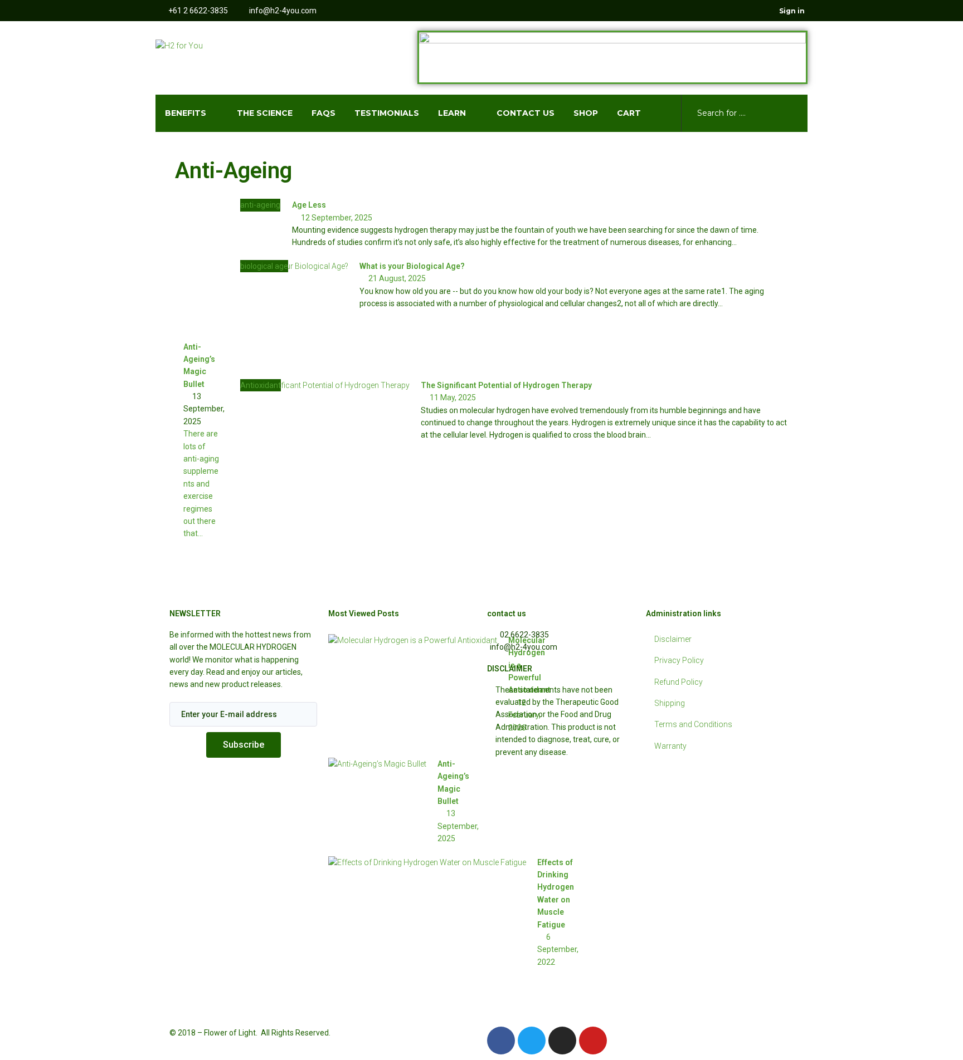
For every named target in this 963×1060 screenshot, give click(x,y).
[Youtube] (747, 10)
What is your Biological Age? (412, 266)
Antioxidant (260, 385)
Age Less (309, 204)
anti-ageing (260, 204)
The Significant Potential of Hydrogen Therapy (506, 385)
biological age (264, 266)
